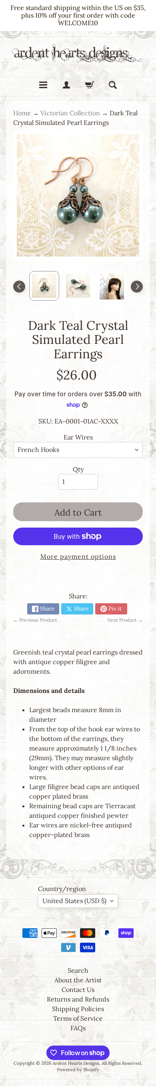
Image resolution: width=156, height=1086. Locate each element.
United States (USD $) (74, 901)
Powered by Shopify (78, 1069)
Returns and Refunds (78, 999)
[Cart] (90, 85)
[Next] (137, 287)
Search (78, 970)
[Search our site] (113, 85)
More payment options (78, 556)
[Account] (66, 85)
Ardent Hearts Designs (75, 1063)
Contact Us (78, 990)
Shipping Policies (78, 1009)
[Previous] (19, 287)
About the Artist (78, 980)
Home (22, 113)
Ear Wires (78, 437)
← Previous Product (35, 620)
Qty (78, 469)
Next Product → (125, 620)
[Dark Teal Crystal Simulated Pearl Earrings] (44, 286)
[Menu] (43, 85)
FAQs (78, 1028)
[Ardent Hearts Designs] (78, 53)
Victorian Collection (70, 113)
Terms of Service (78, 1018)
